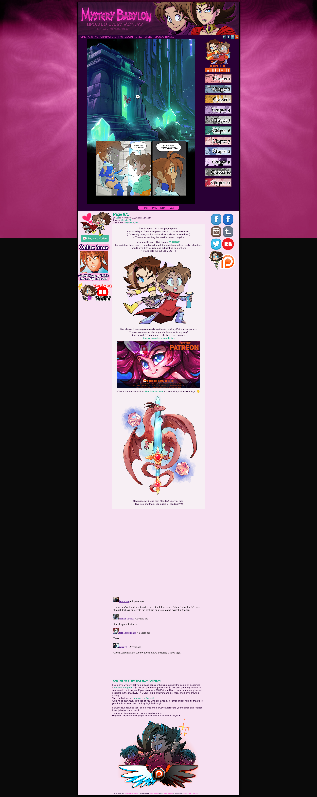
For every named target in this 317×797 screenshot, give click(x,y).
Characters (108, 37)
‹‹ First (144, 207)
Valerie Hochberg (131, 793)
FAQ (120, 37)
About (129, 37)
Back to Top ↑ (194, 793)
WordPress (154, 793)
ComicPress (168, 793)
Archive (93, 37)
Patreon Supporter (123, 687)
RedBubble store (154, 391)
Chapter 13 (126, 220)
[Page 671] (141, 203)
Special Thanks (164, 37)
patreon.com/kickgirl (143, 698)
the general (129, 222)
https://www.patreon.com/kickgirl (158, 338)
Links (139, 37)
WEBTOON (174, 242)
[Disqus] (158, 552)
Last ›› (173, 207)
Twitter (233, 37)
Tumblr (224, 37)
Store (148, 37)
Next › (163, 207)
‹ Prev (154, 207)
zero (137, 222)
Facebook (229, 37)
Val (117, 218)
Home (82, 37)
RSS (237, 37)
